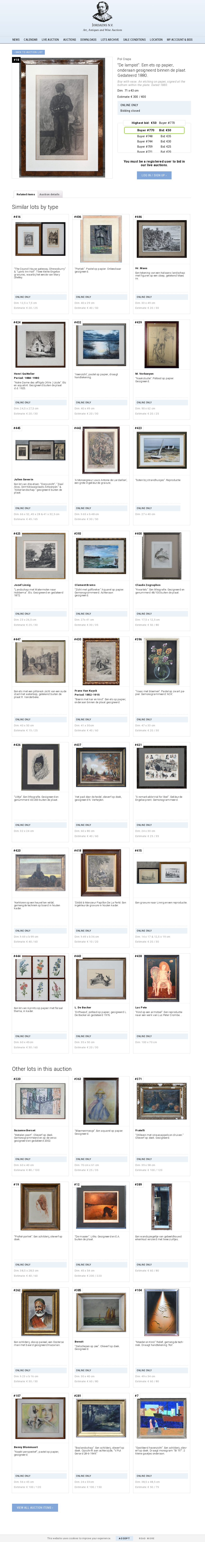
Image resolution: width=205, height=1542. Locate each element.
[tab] (26, 194)
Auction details (49, 194)
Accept (124, 1538)
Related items (26, 194)
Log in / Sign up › (154, 175)
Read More (147, 1538)
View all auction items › (35, 1507)
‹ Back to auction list (28, 52)
